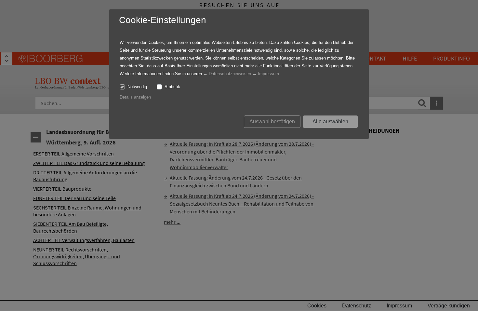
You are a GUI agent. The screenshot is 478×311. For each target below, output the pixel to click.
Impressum (268, 73)
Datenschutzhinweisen (230, 73)
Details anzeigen (135, 97)
